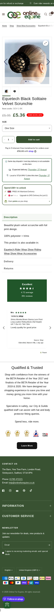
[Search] (45, 14)
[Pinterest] (26, 490)
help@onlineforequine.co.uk (22, 482)
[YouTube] (19, 491)
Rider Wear (21, 249)
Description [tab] (11, 217)
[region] (27, 328)
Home (4, 26)
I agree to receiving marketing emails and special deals (26, 552)
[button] (6, 62)
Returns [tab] (8, 268)
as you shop (20, 201)
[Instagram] (12, 490)
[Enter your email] (49, 545)
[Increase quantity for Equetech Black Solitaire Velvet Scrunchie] (12, 139)
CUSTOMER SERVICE (18, 516)
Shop (12, 26)
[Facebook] (5, 490)
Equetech (9, 249)
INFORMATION (13, 505)
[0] (50, 14)
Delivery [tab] (9, 261)
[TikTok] (33, 490)
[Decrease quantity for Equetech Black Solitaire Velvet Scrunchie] (4, 139)
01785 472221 (16, 479)
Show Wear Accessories (26, 26)
